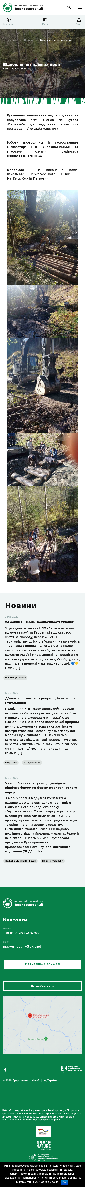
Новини (28, 40)
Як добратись (42, 986)
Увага (79, 24)
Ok (64, 1182)
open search (69, 7)
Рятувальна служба (42, 964)
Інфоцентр (8, 24)
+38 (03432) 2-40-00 (21, 933)
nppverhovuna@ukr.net (22, 947)
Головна (12, 40)
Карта (45, 24)
